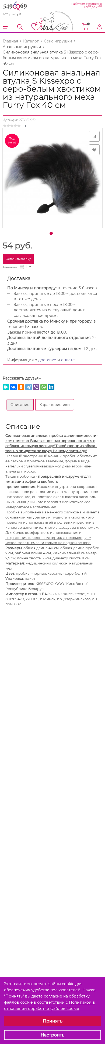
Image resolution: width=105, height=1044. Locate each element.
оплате (68, 359)
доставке (47, 359)
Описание (19, 404)
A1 (20, 14)
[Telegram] (28, 387)
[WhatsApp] (43, 387)
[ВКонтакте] (13, 387)
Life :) (13, 14)
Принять (52, 1021)
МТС (5, 14)
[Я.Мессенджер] (6, 387)
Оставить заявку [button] (18, 259)
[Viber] (36, 387)
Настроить (52, 1035)
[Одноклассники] (21, 387)
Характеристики (55, 404)
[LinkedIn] (51, 387)
